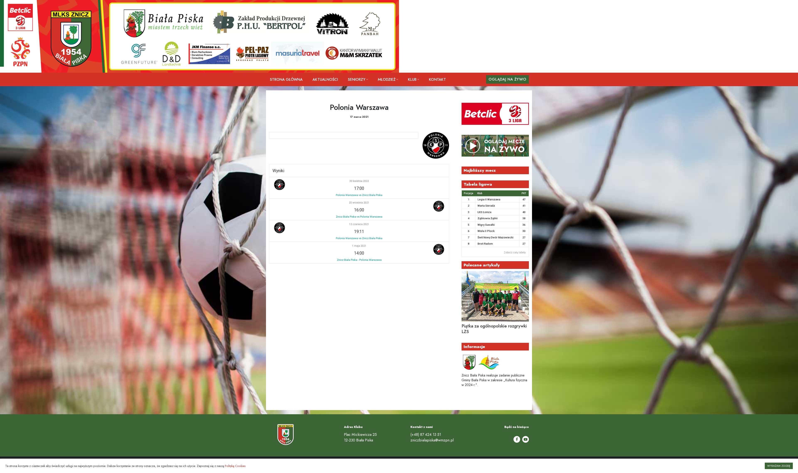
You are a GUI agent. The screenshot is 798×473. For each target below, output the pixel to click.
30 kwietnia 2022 (359, 181)
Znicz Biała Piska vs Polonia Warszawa (359, 216)
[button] (367, 79)
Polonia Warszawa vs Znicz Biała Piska (359, 195)
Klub (479, 193)
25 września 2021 (359, 202)
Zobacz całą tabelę (515, 252)
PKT (524, 193)
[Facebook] (517, 439)
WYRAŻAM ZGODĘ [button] (778, 466)
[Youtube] (525, 439)
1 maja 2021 (359, 245)
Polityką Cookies (235, 466)
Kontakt (437, 79)
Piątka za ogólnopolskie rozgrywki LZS (494, 329)
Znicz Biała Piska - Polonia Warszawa (359, 259)
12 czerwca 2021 (359, 224)
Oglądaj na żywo (507, 79)
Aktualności (325, 79)
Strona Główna (286, 79)
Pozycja (468, 193)
